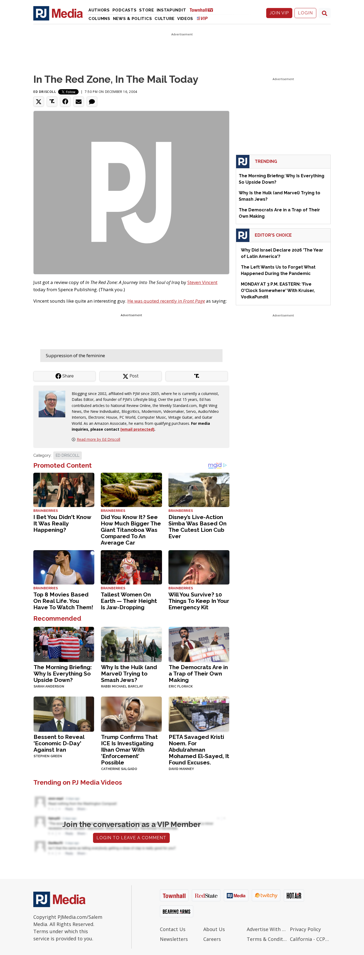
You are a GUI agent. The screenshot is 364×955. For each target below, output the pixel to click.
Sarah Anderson (49, 686)
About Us (214, 929)
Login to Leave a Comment (131, 837)
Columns (99, 18)
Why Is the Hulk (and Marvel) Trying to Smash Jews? (129, 673)
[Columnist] (54, 403)
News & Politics (132, 18)
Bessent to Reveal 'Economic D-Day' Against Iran (59, 743)
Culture (165, 18)
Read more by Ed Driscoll (98, 439)
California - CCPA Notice (310, 939)
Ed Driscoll (44, 91)
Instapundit (171, 10)
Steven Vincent (202, 282)
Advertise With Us (267, 929)
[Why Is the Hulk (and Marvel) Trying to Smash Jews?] (131, 643)
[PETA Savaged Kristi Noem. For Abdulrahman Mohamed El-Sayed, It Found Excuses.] (199, 713)
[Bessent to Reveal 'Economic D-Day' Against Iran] (64, 713)
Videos (185, 18)
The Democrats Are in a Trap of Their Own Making (198, 673)
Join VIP (279, 12)
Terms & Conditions (267, 939)
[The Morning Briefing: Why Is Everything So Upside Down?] (64, 643)
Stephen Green (48, 756)
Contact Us (172, 929)
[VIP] (202, 18)
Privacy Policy (305, 929)
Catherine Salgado (119, 769)
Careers (212, 939)
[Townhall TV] (203, 9)
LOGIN (305, 12)
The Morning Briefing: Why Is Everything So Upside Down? (63, 673)
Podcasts (124, 10)
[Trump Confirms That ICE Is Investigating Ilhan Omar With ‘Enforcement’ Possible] (131, 713)
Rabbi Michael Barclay (122, 686)
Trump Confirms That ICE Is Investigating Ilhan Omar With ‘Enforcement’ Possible (129, 750)
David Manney (181, 769)
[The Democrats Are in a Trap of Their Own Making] (199, 643)
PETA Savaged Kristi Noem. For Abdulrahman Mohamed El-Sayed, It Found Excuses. (199, 750)
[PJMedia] (58, 13)
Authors (99, 10)
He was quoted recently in (166, 301)
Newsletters (174, 939)
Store (146, 10)
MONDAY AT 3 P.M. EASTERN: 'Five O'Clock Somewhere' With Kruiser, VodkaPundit (278, 290)
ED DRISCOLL (67, 455)
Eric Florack (181, 686)
